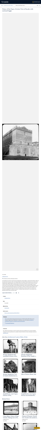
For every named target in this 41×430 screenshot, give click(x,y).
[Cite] (16, 293)
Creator (4, 296)
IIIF (5, 318)
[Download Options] (18, 293)
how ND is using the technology (19, 321)
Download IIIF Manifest (10, 323)
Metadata (5, 316)
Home (2, 5)
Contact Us (5, 328)
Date (4, 301)
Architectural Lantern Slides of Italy (18, 337)
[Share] (14, 293)
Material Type (5, 306)
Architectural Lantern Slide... (8, 5)
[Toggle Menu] (38, 5)
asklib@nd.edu (5, 333)
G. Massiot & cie (7, 298)
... (14, 5)
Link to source (5, 311)
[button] (20, 142)
